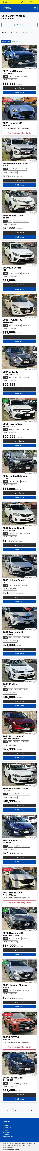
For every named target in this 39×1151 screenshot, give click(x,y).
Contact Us (6, 1128)
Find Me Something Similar (19, 133)
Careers (5, 1130)
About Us (5, 1125)
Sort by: (18, 33)
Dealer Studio (14, 1149)
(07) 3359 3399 (29, 2)
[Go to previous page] (7, 1110)
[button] (35, 8)
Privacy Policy (7, 1137)
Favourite (28, 68)
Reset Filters (6, 41)
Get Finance (19, 92)
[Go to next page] (31, 1110)
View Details (19, 88)
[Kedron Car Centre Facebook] (3, 2)
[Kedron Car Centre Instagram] (6, 2)
